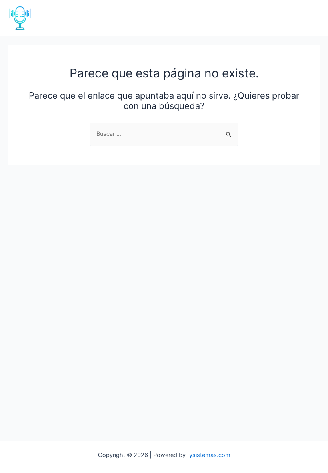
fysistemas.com (208, 455)
